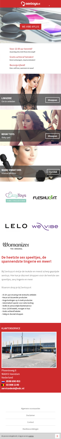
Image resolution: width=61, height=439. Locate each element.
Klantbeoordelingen (30, 429)
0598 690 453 (13, 381)
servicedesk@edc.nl (12, 388)
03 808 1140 (12, 384)
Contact (30, 422)
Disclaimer (30, 415)
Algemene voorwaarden (30, 408)
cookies (31, 436)
